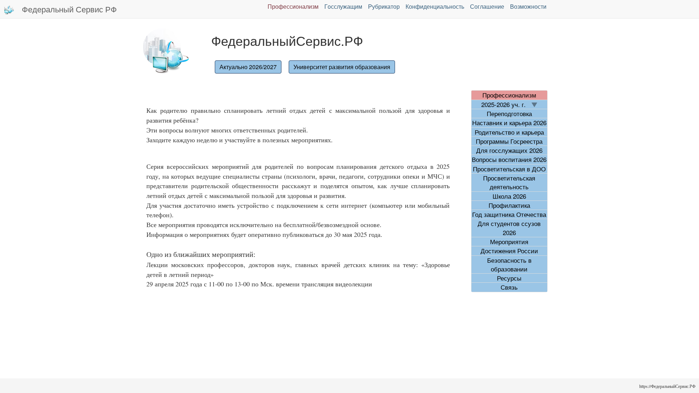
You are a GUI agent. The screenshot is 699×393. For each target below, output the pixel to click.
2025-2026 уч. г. (506, 104)
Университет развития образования (341, 67)
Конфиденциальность (435, 6)
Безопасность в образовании (509, 264)
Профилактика (509, 205)
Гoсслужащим (343, 6)
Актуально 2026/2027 (248, 67)
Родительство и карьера (509, 132)
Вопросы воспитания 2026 (509, 159)
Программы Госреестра (509, 141)
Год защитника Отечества (509, 214)
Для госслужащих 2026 (509, 150)
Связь (509, 287)
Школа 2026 (509, 196)
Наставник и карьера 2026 (509, 122)
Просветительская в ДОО (509, 168)
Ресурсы (509, 278)
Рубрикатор (384, 6)
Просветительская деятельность (509, 182)
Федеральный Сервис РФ (69, 9)
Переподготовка (509, 113)
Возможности (528, 6)
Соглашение (487, 6)
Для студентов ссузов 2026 (509, 228)
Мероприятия (509, 241)
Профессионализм (293, 6)
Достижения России (509, 250)
